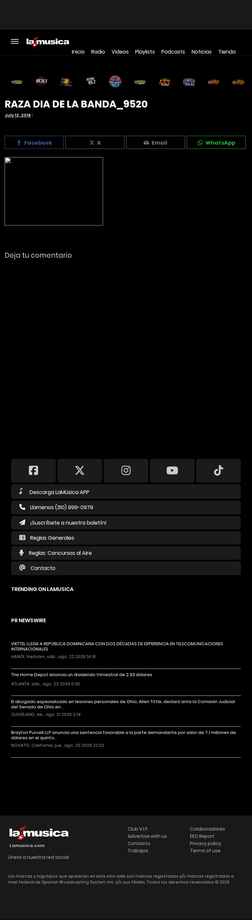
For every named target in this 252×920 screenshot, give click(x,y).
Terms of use (205, 850)
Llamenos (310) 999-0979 (61, 507)
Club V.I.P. (138, 829)
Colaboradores (207, 829)
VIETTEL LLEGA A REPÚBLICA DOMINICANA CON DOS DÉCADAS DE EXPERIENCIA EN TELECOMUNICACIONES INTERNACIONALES (117, 646)
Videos (120, 52)
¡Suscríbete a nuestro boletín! (68, 523)
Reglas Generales (52, 538)
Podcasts (173, 52)
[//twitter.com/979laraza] (79, 470)
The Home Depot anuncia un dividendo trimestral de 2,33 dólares (81, 674)
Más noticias (33, 761)
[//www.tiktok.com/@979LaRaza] (218, 470)
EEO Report (202, 836)
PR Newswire (28, 620)
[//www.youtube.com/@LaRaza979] (172, 470)
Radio (98, 52)
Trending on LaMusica (42, 589)
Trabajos (138, 850)
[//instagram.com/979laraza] (126, 470)
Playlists (145, 52)
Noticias (202, 52)
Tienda (227, 52)
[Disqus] (126, 354)
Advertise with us (147, 836)
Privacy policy (205, 843)
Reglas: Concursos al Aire (60, 553)
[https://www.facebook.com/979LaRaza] (33, 470)
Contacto (43, 568)
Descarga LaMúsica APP (59, 492)
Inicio (78, 52)
